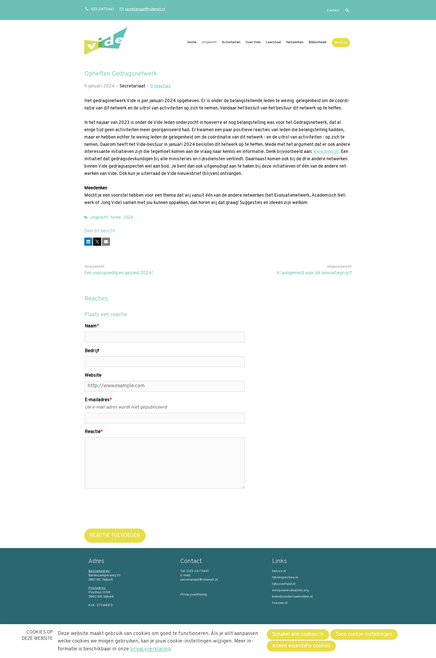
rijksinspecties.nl (285, 578)
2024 (128, 217)
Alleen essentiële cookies (301, 646)
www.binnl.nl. (327, 152)
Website (93, 375)
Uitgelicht (209, 42)
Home (192, 42)
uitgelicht (99, 217)
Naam (92, 326)
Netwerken (295, 42)
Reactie (94, 432)
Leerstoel (273, 42)
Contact (333, 10)
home (116, 217)
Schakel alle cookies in (297, 634)
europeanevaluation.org (290, 590)
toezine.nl (279, 603)
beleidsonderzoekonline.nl (292, 597)
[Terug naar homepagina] (105, 42)
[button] (88, 242)
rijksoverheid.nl (283, 584)
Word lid (341, 42)
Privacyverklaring (193, 595)
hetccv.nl (279, 571)
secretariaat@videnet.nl (145, 9)
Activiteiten (231, 42)
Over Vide (253, 42)
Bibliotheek (317, 42)
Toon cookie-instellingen (364, 634)
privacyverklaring (150, 649)
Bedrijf (92, 351)
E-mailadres (98, 400)
